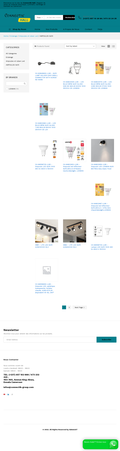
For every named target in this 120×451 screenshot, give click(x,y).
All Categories (11, 53)
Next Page (79, 307)
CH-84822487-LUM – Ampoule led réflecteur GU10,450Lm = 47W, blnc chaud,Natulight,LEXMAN (101, 207)
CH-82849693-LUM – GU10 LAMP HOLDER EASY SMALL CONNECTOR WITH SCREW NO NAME (46, 76)
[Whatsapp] (12, 394)
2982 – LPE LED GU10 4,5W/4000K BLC (72, 246)
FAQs (100, 29)
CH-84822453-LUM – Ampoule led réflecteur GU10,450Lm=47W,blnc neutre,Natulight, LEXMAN (73, 167)
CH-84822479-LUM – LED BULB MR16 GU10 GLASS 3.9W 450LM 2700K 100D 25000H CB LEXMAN (101, 85)
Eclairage (9, 57)
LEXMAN (12, 89)
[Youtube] (4, 394)
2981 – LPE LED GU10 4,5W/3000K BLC (43, 246)
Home (37, 29)
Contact (88, 29)
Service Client (88, 16)
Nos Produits (51, 29)
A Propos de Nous (71, 29)
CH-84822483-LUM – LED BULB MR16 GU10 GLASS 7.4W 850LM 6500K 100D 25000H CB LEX (45, 126)
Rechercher (70, 17)
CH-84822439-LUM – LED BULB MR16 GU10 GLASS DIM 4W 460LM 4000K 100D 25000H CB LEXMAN (74, 85)
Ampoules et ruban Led (15, 61)
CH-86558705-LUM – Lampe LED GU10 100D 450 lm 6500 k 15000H (102, 247)
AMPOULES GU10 (12, 65)
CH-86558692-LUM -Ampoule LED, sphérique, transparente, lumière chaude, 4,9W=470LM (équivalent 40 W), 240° (45, 288)
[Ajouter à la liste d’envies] (47, 69)
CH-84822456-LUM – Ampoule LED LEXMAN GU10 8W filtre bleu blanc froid (102, 166)
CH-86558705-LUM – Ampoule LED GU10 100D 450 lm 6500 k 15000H (45, 166)
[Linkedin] (8, 394)
